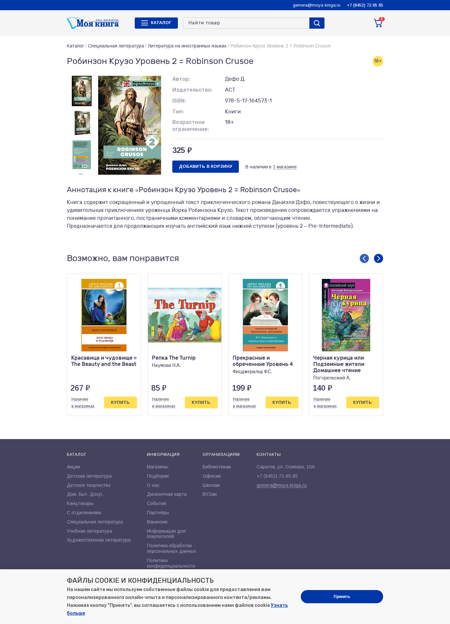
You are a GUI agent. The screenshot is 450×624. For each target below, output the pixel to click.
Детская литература (89, 476)
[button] (364, 258)
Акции (73, 466)
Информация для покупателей (166, 533)
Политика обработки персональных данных (171, 548)
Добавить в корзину (205, 166)
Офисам (212, 476)
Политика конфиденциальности (171, 563)
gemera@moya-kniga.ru (316, 5)
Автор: (181, 79)
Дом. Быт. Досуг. (85, 494)
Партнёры (158, 512)
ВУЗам (210, 494)
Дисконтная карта (166, 494)
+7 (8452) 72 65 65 (365, 5)
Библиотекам (217, 466)
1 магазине (285, 166)
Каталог (75, 45)
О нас (153, 485)
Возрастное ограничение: (190, 125)
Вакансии (157, 521)
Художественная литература (98, 540)
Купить (120, 402)
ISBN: (179, 101)
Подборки (158, 476)
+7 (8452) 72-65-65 (277, 476)
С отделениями (84, 512)
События (156, 503)
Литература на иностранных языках (187, 45)
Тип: (178, 111)
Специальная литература (116, 45)
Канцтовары (80, 503)
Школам (211, 485)
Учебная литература (89, 531)
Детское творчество (89, 485)
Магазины (157, 466)
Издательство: (192, 90)
